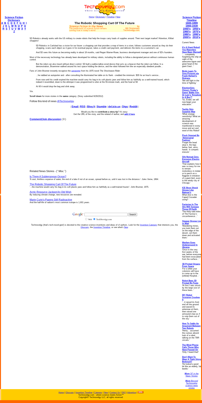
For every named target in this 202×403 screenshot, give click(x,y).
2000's (187, 37)
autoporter (75, 71)
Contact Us (115, 392)
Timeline (111, 17)
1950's (196, 28)
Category (98, 392)
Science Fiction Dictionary (14, 19)
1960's (187, 31)
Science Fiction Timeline (191, 19)
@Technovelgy (65, 101)
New (118, 17)
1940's (187, 28)
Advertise (131, 392)
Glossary (85, 227)
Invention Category (148, 225)
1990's (196, 34)
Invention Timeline (101, 227)
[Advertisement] (13, 83)
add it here (129, 114)
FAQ (124, 392)
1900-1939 (192, 26)
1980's (187, 34)
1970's (196, 31)
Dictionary (100, 17)
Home (91, 17)
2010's (196, 37)
